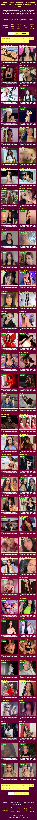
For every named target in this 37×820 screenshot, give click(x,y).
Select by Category (21, 33)
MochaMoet (4, 250)
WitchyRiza (4, 229)
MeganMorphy (23, 741)
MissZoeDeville (24, 454)
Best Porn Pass (12, 26)
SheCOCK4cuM (24, 270)
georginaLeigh (5, 639)
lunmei (21, 373)
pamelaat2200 (23, 65)
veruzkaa (3, 373)
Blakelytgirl (4, 537)
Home (11, 33)
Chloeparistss (23, 516)
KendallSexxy (23, 660)
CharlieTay (4, 516)
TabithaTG (4, 270)
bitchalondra (5, 85)
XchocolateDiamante (25, 188)
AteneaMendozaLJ (6, 598)
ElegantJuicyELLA (25, 496)
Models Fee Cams (19, 26)
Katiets (21, 700)
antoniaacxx (4, 188)
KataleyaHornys (5, 660)
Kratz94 (21, 619)
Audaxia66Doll (23, 352)
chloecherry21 (23, 434)
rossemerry (4, 393)
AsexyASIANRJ (23, 85)
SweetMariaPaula (6, 168)
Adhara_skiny (5, 65)
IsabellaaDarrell (24, 127)
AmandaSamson (6, 454)
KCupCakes (4, 291)
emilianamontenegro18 (26, 680)
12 (10, 41)
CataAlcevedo (23, 208)
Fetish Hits (25, 817)
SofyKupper (22, 311)
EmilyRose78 (5, 577)
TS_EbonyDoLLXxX (7, 45)
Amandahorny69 (6, 107)
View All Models (6, 38)
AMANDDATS (5, 496)
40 (24, 41)
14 (17, 41)
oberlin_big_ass (6, 352)
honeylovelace (23, 250)
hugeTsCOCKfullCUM (25, 475)
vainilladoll (4, 434)
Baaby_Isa (22, 331)
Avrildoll (21, 393)
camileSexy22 (5, 619)
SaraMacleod (23, 45)
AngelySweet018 (6, 331)
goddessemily (23, 639)
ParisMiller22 (5, 127)
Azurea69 (22, 762)
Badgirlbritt (4, 680)
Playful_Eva (4, 208)
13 (13, 41)
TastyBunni (4, 741)
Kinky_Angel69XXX (6, 557)
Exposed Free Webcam (32, 26)
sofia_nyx (4, 311)
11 (6, 41)
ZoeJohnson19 (5, 475)
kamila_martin (23, 414)
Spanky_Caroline (24, 168)
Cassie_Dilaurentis (25, 557)
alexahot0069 (5, 700)
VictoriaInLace (23, 537)
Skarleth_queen (24, 107)
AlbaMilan (4, 762)
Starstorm (22, 147)
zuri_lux (3, 721)
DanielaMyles (23, 598)
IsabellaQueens (5, 147)
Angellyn (22, 721)
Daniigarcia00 (5, 414)
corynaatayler (23, 577)
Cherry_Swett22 (24, 291)
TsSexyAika (22, 229)
